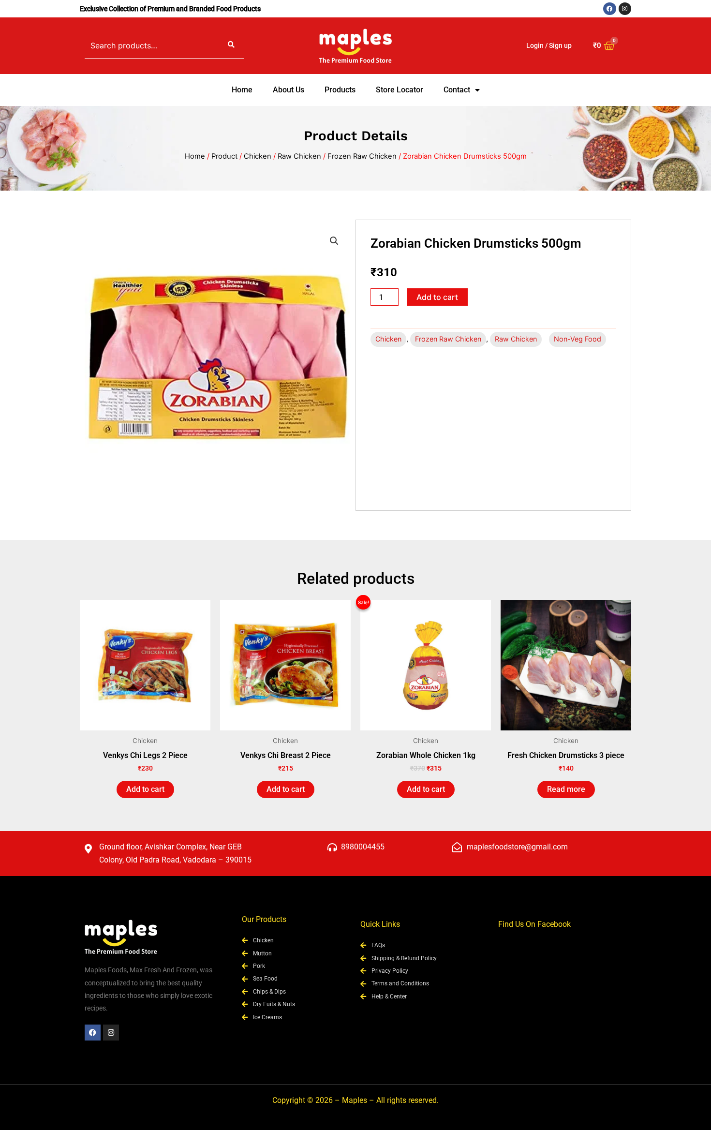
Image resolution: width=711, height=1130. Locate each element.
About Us (288, 89)
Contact (457, 89)
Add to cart (437, 297)
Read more (566, 789)
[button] (334, 241)
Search (231, 45)
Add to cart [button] (145, 789)
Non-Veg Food (577, 339)
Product (224, 156)
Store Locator (399, 89)
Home (242, 89)
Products (340, 89)
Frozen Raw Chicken (362, 156)
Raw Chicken (299, 156)
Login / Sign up (549, 45)
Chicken (257, 156)
